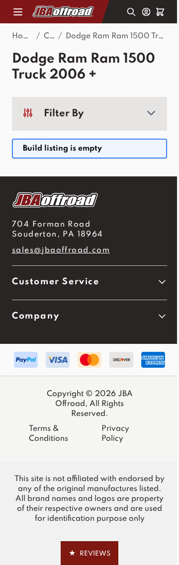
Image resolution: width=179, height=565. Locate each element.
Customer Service (55, 281)
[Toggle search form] (131, 12)
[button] (89, 114)
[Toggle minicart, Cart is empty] (160, 12)
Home (23, 36)
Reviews (89, 553)
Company (35, 316)
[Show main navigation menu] (18, 12)
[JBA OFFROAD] (89, 200)
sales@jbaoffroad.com (61, 250)
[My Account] (146, 12)
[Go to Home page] (63, 11)
